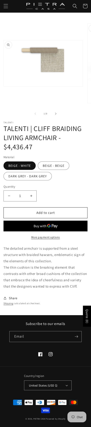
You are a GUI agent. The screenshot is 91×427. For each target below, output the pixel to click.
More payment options (45, 237)
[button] (6, 6)
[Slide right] (56, 114)
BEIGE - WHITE (19, 166)
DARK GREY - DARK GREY (27, 176)
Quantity (9, 187)
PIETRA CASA (39, 418)
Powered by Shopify (56, 418)
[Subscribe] (76, 336)
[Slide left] (35, 114)
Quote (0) (87, 316)
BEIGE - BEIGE (53, 166)
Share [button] (13, 298)
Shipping (8, 303)
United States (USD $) (43, 385)
